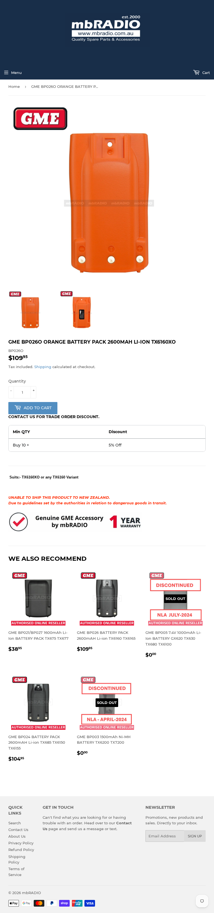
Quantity (17, 381)
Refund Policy (21, 849)
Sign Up (195, 836)
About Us (17, 836)
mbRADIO (31, 892)
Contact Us (18, 829)
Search (14, 823)
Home (14, 86)
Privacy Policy (20, 843)
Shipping (42, 366)
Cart (205, 72)
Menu (16, 72)
